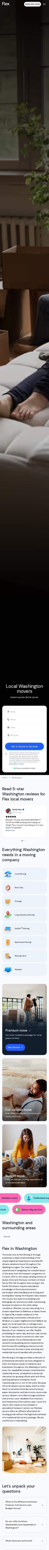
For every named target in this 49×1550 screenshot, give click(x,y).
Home (4, 777)
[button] (44, 4)
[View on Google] (8, 810)
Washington (17, 777)
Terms (22, 764)
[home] (5, 4)
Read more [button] (10, 830)
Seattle (7, 1236)
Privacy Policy (13, 764)
